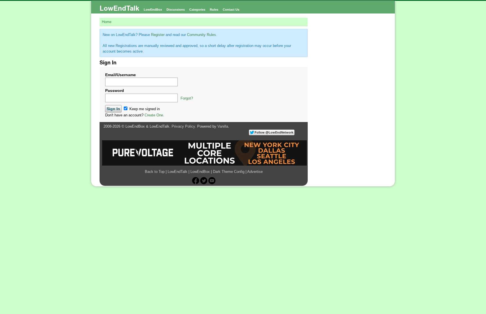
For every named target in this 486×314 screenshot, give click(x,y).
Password (114, 90)
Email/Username (120, 75)
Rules (214, 9)
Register (158, 35)
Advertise (255, 172)
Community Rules (201, 35)
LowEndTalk (119, 8)
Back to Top (155, 172)
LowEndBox (153, 9)
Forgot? (187, 98)
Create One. (154, 115)
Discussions (175, 9)
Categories (197, 9)
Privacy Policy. (184, 126)
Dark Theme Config (228, 172)
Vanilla (222, 126)
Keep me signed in (144, 109)
